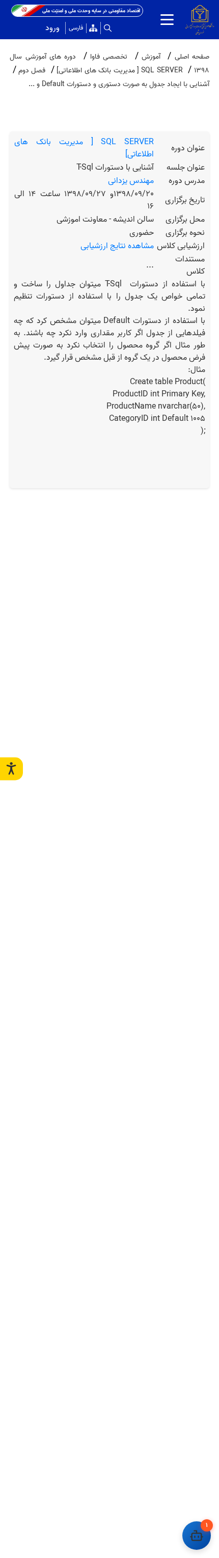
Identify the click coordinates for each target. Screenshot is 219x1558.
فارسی (76, 28)
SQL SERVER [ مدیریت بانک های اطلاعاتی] (84, 148)
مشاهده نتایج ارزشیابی (117, 246)
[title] (167, 19)
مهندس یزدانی (131, 180)
